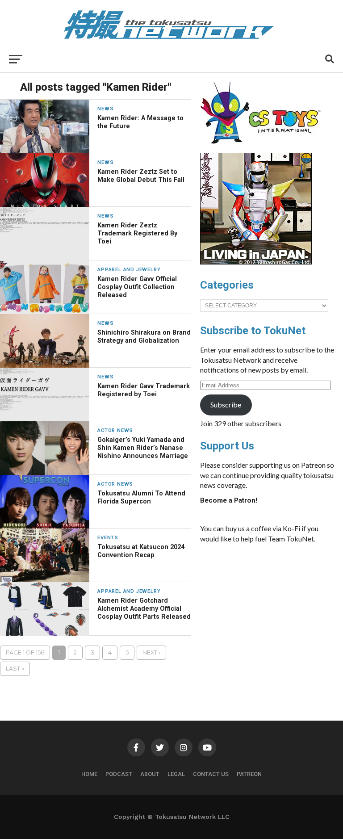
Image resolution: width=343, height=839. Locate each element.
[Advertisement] (267, 617)
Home (89, 774)
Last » (15, 668)
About (149, 774)
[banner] (256, 262)
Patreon (249, 774)
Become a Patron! (228, 500)
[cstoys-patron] (263, 148)
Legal (176, 774)
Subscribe (225, 404)
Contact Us (211, 774)
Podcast (118, 774)
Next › (151, 652)
